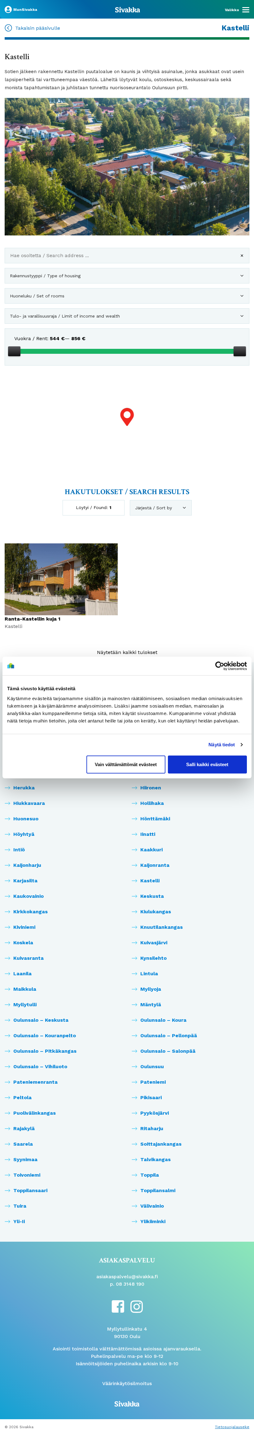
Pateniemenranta (35, 1082)
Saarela (23, 1144)
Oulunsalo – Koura (163, 1020)
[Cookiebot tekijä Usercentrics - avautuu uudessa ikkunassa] (220, 666)
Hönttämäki (155, 819)
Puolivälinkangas (34, 1113)
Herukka (24, 788)
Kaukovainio (28, 896)
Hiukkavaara (29, 803)
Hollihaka (152, 803)
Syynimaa (25, 1159)
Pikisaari (151, 1097)
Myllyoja (150, 989)
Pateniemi (153, 1082)
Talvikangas (155, 1159)
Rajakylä (24, 1128)
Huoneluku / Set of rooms (37, 295)
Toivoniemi (26, 1175)
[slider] (14, 351)
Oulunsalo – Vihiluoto (40, 1066)
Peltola (22, 1097)
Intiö (19, 850)
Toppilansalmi (157, 1190)
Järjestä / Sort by (153, 507)
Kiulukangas (155, 912)
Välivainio (152, 1206)
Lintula (149, 973)
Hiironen (150, 788)
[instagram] (136, 1306)
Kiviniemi (24, 927)
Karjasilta (25, 881)
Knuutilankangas (161, 927)
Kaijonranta (154, 865)
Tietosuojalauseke (232, 1427)
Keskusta (152, 896)
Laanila (22, 973)
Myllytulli (25, 1004)
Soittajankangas (161, 1144)
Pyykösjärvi (154, 1113)
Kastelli (150, 881)
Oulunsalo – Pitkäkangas (45, 1051)
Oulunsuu (152, 1066)
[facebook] (118, 1306)
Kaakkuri (151, 850)
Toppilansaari (30, 1190)
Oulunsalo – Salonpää (167, 1051)
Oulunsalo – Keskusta (40, 1020)
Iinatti (147, 834)
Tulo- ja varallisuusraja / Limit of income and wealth (65, 316)
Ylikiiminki (152, 1221)
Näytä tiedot (221, 744)
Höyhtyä (23, 834)
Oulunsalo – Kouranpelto (44, 1035)
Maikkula (24, 989)
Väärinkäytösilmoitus (127, 1383)
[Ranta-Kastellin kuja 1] (127, 426)
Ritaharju (151, 1128)
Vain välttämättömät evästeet (126, 764)
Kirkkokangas (30, 912)
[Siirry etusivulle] (127, 9)
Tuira (19, 1206)
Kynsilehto (153, 958)
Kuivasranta (28, 958)
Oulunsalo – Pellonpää (168, 1035)
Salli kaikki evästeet (207, 764)
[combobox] (127, 258)
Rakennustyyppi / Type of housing (45, 275)
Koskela (23, 943)
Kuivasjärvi (153, 943)
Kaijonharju (27, 865)
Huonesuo (25, 819)
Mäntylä (150, 1004)
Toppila (149, 1175)
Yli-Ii (19, 1221)
